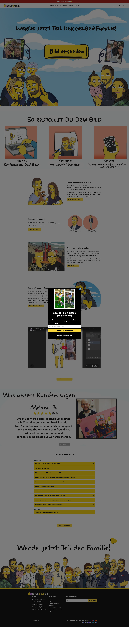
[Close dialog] (80, 289)
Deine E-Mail (53, 324)
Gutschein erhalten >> (64, 331)
